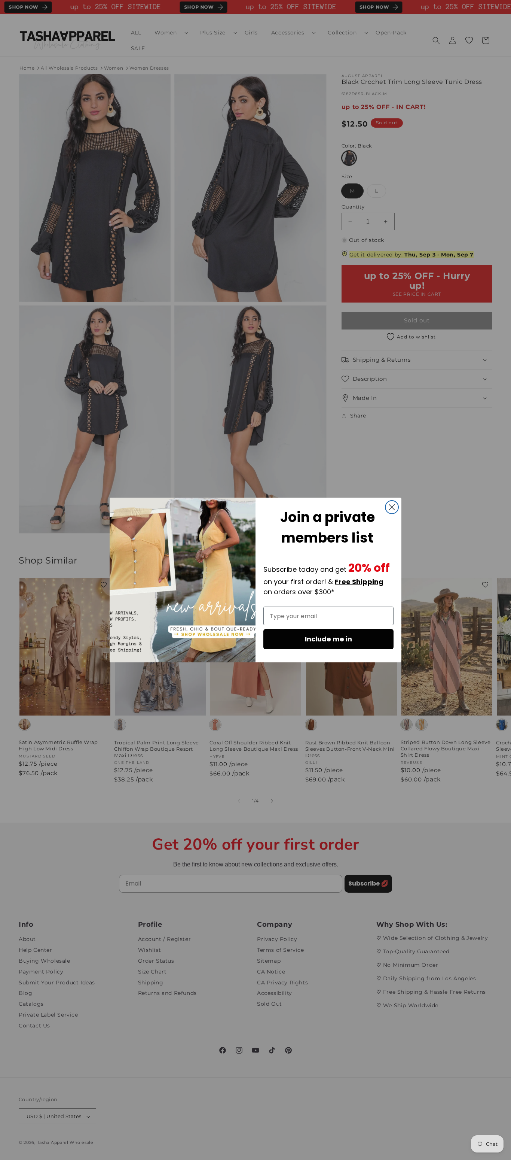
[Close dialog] (391, 507)
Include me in (328, 639)
